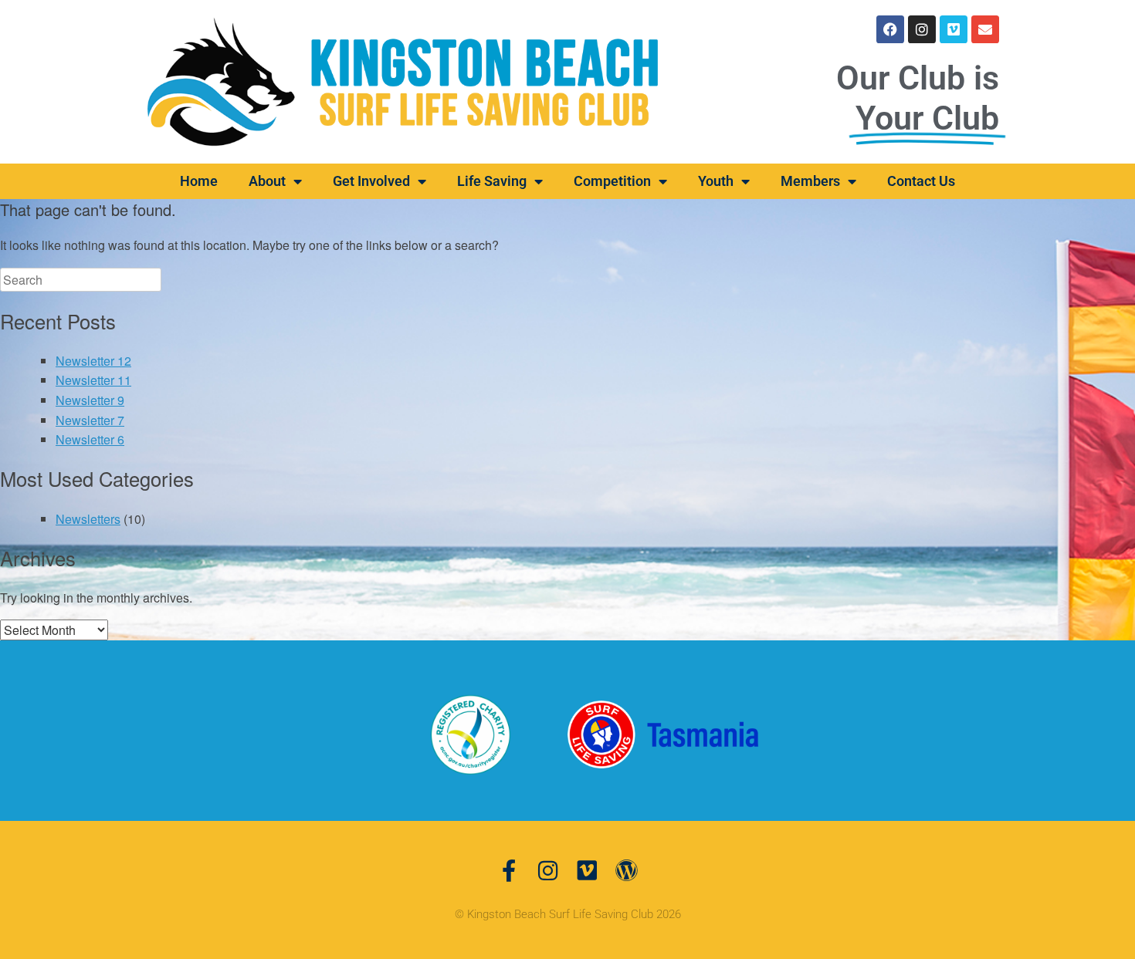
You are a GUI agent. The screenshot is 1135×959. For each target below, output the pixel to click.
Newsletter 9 (90, 400)
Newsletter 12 (93, 361)
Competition (612, 181)
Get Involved (371, 181)
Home (199, 181)
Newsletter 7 (90, 420)
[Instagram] (922, 29)
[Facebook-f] (508, 870)
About (267, 181)
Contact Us (921, 181)
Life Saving (492, 181)
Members (810, 181)
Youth (716, 181)
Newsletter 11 (93, 380)
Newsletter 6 (90, 439)
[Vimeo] (953, 29)
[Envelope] (985, 29)
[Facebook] (890, 29)
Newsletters (88, 519)
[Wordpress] (626, 870)
